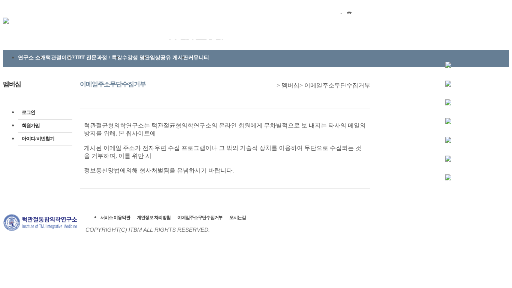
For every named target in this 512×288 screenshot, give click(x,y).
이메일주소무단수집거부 (200, 217)
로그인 (28, 112)
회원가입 (31, 125)
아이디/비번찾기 (38, 138)
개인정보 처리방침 (154, 217)
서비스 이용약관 (115, 217)
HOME (273, 86)
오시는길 (237, 217)
